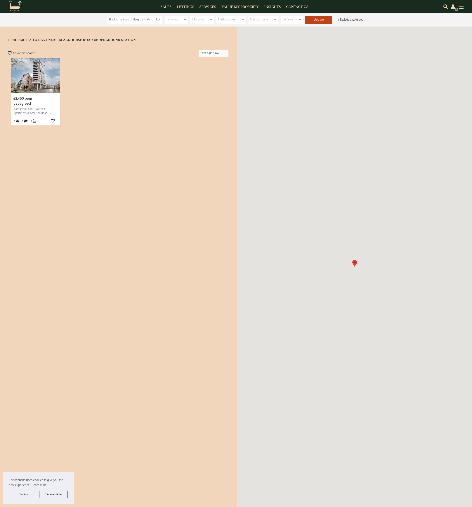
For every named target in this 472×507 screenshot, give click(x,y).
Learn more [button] (39, 485)
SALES (165, 7)
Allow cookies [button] (53, 494)
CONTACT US (297, 7)
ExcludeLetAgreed (351, 20)
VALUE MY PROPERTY (240, 7)
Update (319, 19)
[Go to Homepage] (18, 6)
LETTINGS (185, 7)
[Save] (52, 120)
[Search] (446, 7)
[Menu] (461, 7)
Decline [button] (23, 494)
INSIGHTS (272, 7)
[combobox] (135, 20)
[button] (354, 263)
